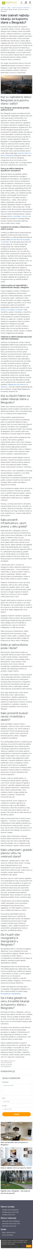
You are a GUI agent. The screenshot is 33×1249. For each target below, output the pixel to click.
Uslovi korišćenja (7, 1235)
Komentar (5, 1082)
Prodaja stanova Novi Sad (10, 1212)
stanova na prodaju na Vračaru (12, 310)
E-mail (4, 1106)
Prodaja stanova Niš (8, 1214)
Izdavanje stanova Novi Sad (11, 1223)
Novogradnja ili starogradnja (11, 994)
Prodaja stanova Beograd (10, 1210)
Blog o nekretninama (8, 1232)
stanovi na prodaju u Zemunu (17, 216)
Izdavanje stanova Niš (9, 1226)
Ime (4, 1098)
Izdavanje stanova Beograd (11, 1221)
